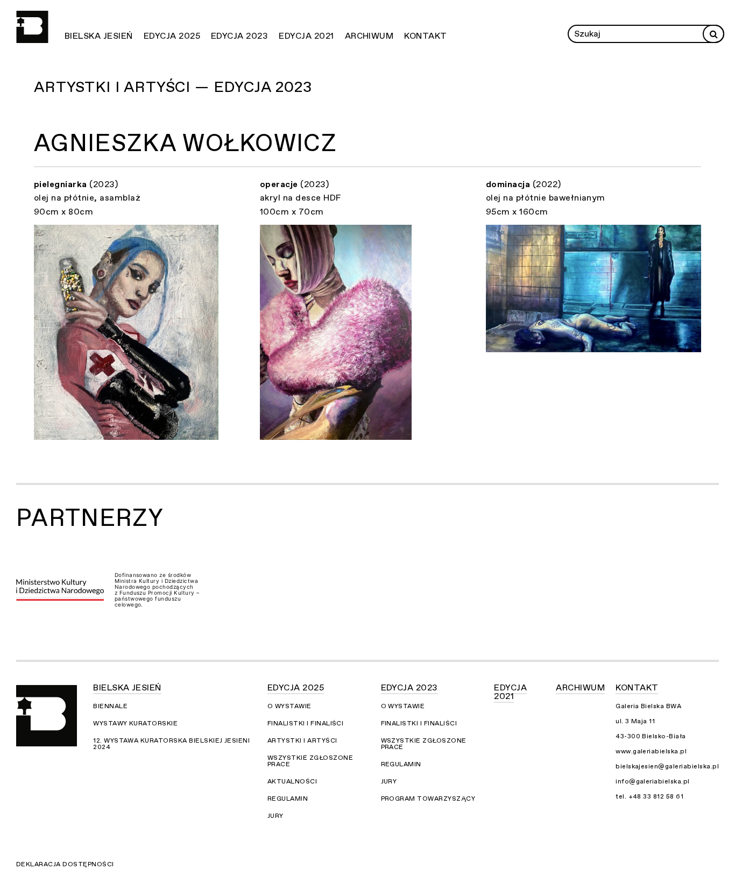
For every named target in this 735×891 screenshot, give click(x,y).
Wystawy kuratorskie (135, 723)
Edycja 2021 (306, 36)
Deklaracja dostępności (65, 864)
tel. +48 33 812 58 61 (649, 796)
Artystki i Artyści (302, 740)
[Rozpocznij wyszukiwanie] (713, 34)
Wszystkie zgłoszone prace (310, 761)
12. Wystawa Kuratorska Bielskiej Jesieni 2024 (171, 744)
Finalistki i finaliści (305, 723)
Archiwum (369, 36)
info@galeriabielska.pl (653, 781)
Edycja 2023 (239, 36)
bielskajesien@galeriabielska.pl (667, 766)
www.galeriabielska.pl (651, 751)
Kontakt (425, 36)
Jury (275, 815)
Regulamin (287, 798)
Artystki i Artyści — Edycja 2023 (173, 87)
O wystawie (289, 706)
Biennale (110, 706)
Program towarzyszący (428, 798)
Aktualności (292, 781)
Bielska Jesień (99, 36)
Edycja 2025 (172, 36)
